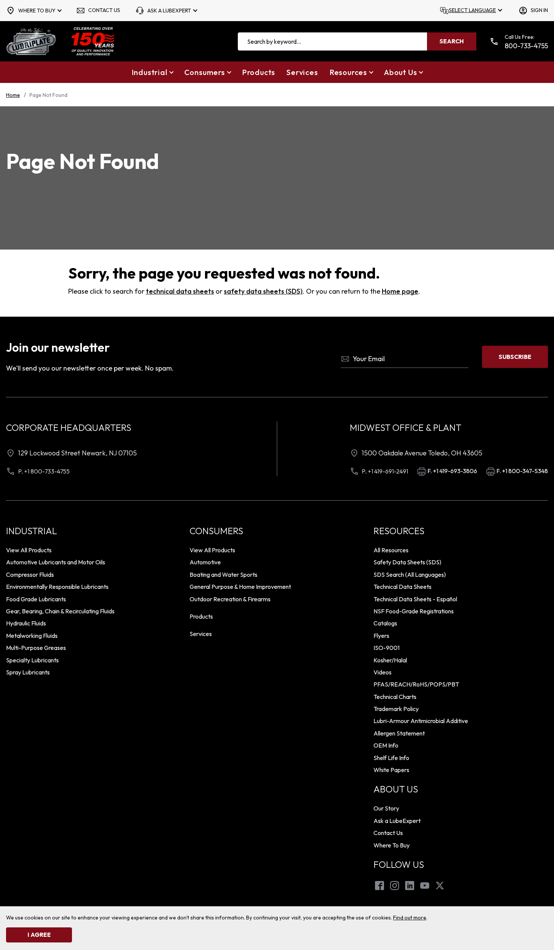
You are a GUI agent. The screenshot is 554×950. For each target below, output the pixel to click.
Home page (400, 291)
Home (13, 95)
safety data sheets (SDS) (263, 291)
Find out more (409, 917)
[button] (152, 72)
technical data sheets (180, 291)
